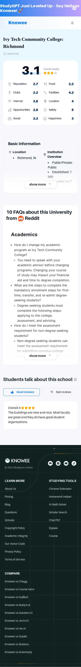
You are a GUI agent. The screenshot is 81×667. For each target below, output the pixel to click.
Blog (7, 504)
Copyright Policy (15, 528)
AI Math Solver (57, 504)
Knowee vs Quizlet (16, 636)
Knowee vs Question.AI (19, 612)
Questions (11, 512)
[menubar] (72, 23)
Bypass (53, 528)
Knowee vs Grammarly (18, 652)
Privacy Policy (13, 551)
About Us (10, 488)
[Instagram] (58, 463)
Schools (9, 520)
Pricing (9, 496)
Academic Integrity (16, 535)
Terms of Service (15, 559)
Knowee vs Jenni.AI (17, 620)
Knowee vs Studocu (17, 644)
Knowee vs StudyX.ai (17, 605)
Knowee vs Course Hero (19, 589)
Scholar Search (58, 512)
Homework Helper (60, 496)
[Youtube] (66, 463)
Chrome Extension (60, 488)
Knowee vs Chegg (16, 581)
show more (37, 184)
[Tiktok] (74, 463)
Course (53, 535)
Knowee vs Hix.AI (15, 628)
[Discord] (50, 463)
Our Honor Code (15, 543)
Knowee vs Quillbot (16, 597)
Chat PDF (54, 520)
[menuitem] (72, 23)
